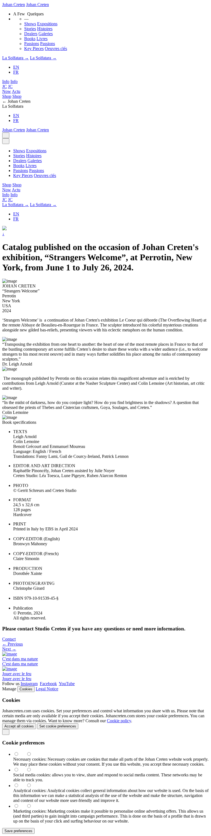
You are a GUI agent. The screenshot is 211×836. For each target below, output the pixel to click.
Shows (30, 23)
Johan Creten (13, 4)
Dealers (30, 33)
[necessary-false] (31, 754)
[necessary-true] (19, 754)
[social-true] (19, 770)
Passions (31, 43)
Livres (42, 38)
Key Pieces (34, 48)
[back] (5, 732)
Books (29, 38)
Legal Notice (47, 688)
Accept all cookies (19, 726)
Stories (30, 28)
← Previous (12, 644)
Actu (16, 91)
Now (6, 91)
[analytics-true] (19, 785)
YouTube (67, 683)
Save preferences (18, 831)
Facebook (48, 683)
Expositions (47, 23)
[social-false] (31, 770)
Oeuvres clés (56, 48)
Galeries (45, 33)
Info (5, 81)
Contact (9, 639)
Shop (6, 96)
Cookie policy (119, 720)
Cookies (26, 689)
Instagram (29, 683)
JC (4, 86)
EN (16, 67)
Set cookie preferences (57, 726)
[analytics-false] (31, 785)
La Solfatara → (15, 58)
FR (16, 72)
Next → (9, 649)
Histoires (44, 28)
